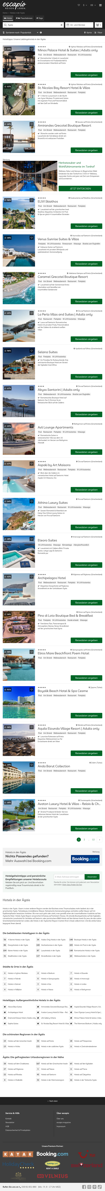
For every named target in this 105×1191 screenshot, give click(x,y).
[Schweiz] (86, 1165)
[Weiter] (99, 839)
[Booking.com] (52, 1154)
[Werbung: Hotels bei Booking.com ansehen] (85, 859)
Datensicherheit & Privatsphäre (17, 1130)
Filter (100, 32)
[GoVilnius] (52, 1176)
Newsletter (9, 1122)
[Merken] (32, 49)
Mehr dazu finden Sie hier (72, 885)
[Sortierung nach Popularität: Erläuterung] (41, 32)
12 (93, 839)
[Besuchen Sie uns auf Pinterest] (94, 1187)
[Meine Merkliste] (78, 5)
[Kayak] (18, 1154)
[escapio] (14, 5)
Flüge (41, 18)
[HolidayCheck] (18, 1165)
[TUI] (86, 1154)
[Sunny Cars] (52, 1165)
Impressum (61, 1126)
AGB (7, 1126)
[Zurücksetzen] (61, 25)
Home (5, 13)
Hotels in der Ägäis (17, 13)
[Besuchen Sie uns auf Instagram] (89, 1187)
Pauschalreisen (26, 18)
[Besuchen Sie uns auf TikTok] (100, 1187)
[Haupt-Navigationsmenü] (100, 5)
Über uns (60, 1118)
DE (92, 5)
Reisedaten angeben (86, 75)
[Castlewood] (18, 1176)
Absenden (92, 876)
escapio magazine (64, 1122)
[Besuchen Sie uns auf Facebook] (84, 1187)
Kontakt (8, 1118)
